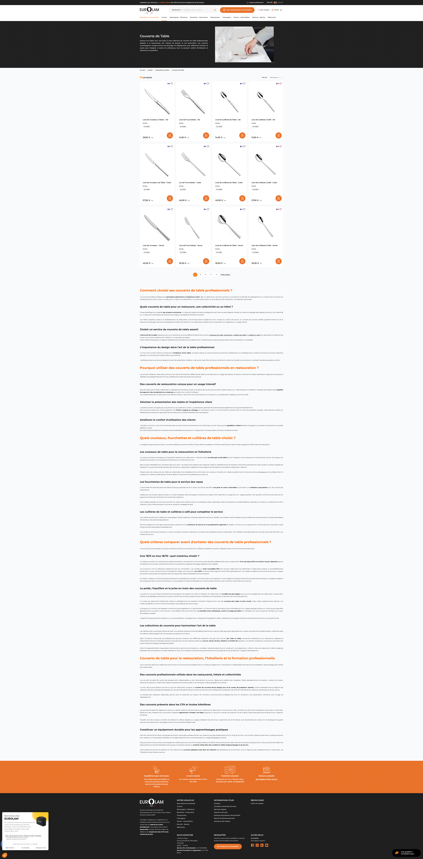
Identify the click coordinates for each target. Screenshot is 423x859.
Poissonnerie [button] (215, 17)
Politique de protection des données (227, 815)
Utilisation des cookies (222, 821)
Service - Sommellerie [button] (242, 17)
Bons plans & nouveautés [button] (149, 17)
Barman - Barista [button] (258, 17)
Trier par (264, 77)
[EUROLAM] (149, 10)
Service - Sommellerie (185, 821)
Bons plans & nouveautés (186, 803)
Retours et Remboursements (224, 818)
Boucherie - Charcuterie (185, 812)
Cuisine (179, 806)
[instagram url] (257, 845)
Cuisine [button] (164, 17)
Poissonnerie (181, 815)
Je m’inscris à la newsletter (228, 846)
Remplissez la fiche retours (266, 779)
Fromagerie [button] (227, 17)
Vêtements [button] (272, 17)
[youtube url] (266, 845)
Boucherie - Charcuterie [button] (199, 17)
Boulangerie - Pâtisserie (185, 809)
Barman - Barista (183, 824)
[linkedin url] (261, 845)
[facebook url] (252, 845)
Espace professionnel (256, 2)
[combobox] (276, 77)
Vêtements (181, 827)
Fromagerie (181, 818)
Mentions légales (220, 809)
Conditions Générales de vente (225, 806)
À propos (217, 803)
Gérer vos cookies (257, 803)
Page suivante (225, 274)
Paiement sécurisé (220, 812)
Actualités (255, 838)
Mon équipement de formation (238, 10)
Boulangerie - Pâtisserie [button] (178, 17)
